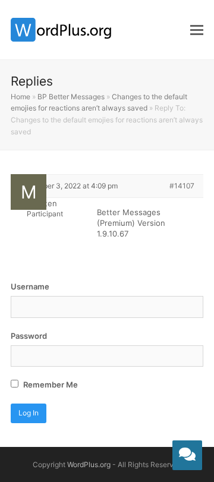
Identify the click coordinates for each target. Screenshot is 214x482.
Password (29, 336)
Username (30, 286)
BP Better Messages (71, 96)
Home (20, 96)
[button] (196, 30)
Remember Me (49, 384)
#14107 (181, 185)
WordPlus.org (89, 464)
